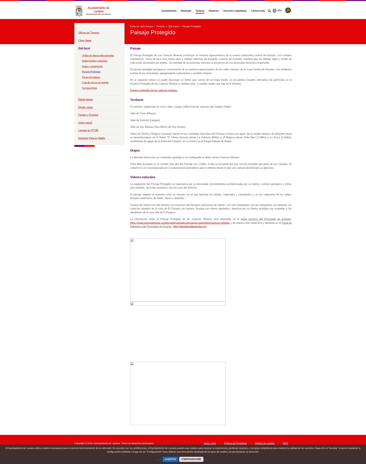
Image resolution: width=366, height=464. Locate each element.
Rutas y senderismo (92, 66)
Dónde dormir (85, 99)
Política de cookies (265, 443)
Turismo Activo (89, 88)
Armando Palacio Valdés (91, 138)
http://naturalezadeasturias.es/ (190, 226)
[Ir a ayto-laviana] (95, 10)
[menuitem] (168, 11)
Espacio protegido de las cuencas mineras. (154, 90)
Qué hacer (84, 48)
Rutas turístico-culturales (95, 61)
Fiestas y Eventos (88, 114)
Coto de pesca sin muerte (95, 82)
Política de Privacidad (235, 443)
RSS (285, 443)
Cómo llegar (84, 40)
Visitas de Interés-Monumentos (98, 55)
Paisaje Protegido (91, 71)
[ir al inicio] (351, 441)
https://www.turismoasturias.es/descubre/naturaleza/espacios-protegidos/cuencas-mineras (180, 222)
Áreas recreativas (91, 77)
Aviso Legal (210, 443)
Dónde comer (85, 107)
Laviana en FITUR (88, 130)
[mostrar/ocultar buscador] (269, 11)
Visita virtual (85, 122)
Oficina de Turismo (88, 32)
